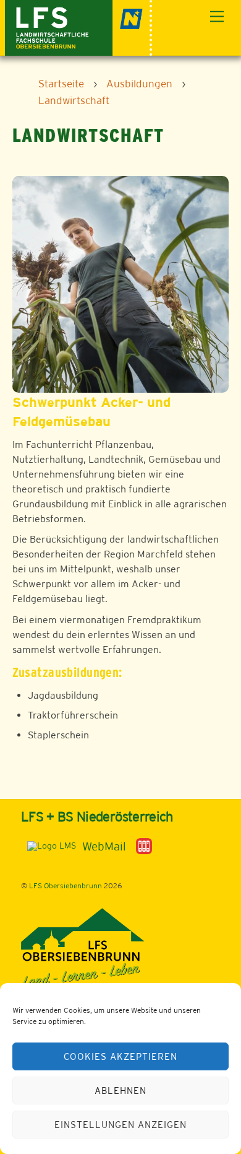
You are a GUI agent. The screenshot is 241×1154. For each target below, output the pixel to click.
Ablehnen (120, 1090)
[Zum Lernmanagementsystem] (48, 845)
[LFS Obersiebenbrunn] (79, 26)
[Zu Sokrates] (144, 845)
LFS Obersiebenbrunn (65, 885)
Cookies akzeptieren (120, 1056)
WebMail (104, 846)
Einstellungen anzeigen (120, 1124)
